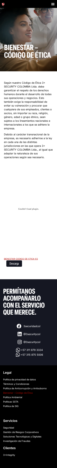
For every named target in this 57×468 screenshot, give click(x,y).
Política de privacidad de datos (19, 379)
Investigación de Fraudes (16, 441)
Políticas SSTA (10, 401)
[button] (52, 4)
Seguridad (8, 427)
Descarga (14, 263)
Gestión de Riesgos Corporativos (21, 432)
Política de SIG (11, 406)
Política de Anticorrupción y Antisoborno (25, 388)
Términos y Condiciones (16, 384)
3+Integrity (9, 455)
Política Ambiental (12, 397)
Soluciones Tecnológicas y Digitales (22, 436)
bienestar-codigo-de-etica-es (21, 259)
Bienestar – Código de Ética (18, 392)
